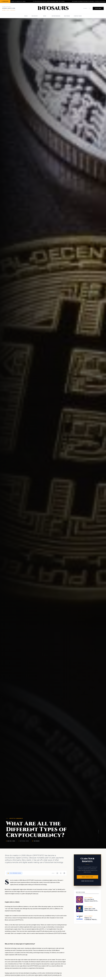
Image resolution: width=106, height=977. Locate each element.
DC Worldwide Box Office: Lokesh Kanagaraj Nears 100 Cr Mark (24, 1)
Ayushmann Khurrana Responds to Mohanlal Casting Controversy (64, 1)
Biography (35, 15)
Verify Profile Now (87, 876)
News (44, 15)
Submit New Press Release (87, 881)
